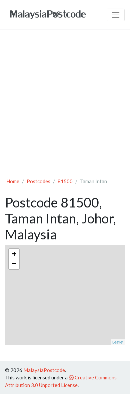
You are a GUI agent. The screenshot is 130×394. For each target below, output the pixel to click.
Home (12, 181)
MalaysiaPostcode (44, 370)
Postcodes (38, 181)
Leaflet (117, 341)
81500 (65, 181)
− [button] (14, 264)
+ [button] (14, 254)
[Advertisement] (65, 103)
